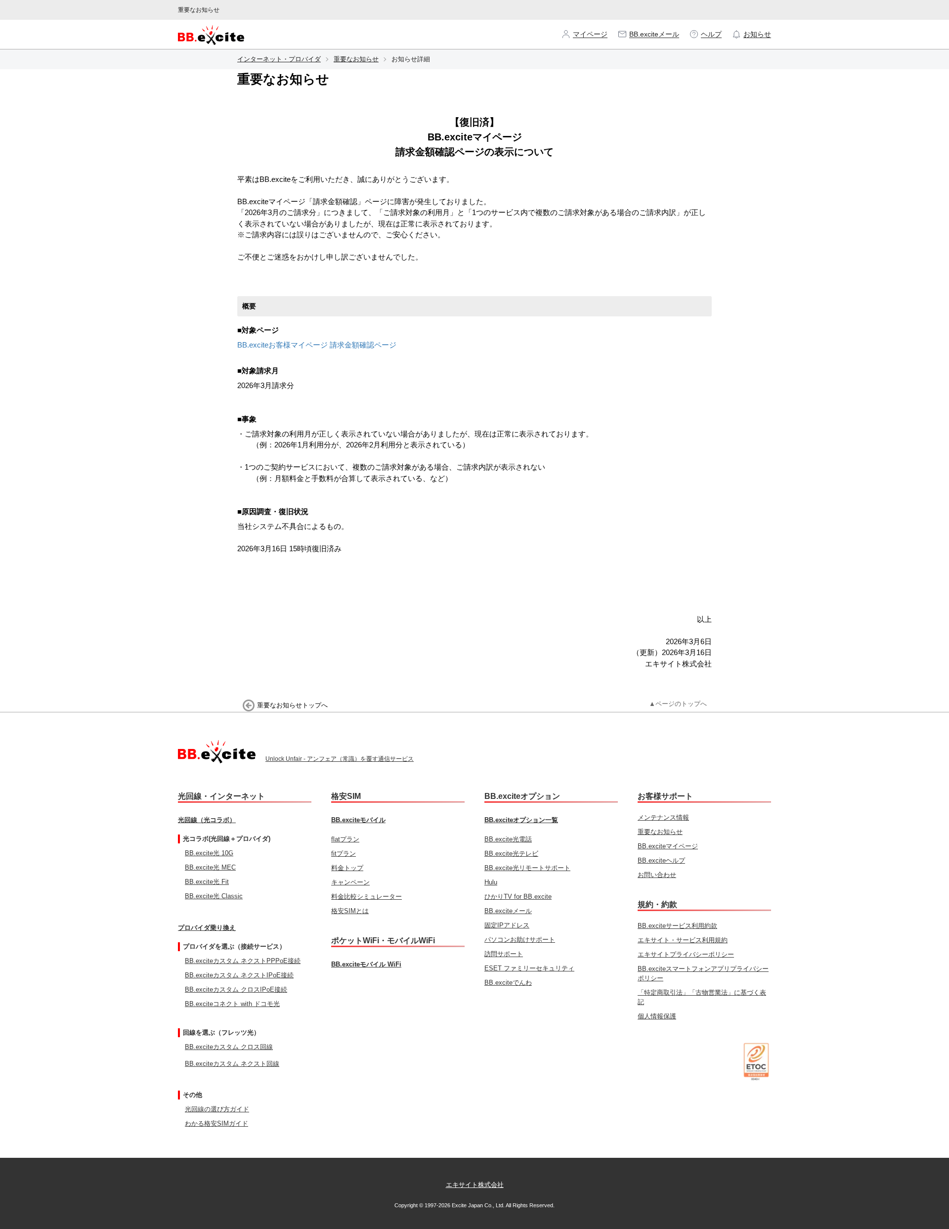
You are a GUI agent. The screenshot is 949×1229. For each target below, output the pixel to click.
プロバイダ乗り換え (207, 927)
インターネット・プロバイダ (279, 59)
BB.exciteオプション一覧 (521, 820)
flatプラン (345, 839)
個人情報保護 (657, 1016)
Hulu (490, 882)
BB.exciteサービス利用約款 (677, 925)
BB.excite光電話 (508, 839)
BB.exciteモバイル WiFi (366, 964)
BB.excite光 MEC (210, 867)
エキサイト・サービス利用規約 (683, 940)
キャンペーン (350, 882)
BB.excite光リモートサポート (527, 868)
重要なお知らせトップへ (292, 705)
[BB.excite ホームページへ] (211, 34)
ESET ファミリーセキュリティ (529, 968)
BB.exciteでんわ (508, 982)
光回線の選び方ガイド (217, 1109)
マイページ (590, 34)
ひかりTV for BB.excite (518, 896)
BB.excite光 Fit (207, 881)
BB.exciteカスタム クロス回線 (229, 1047)
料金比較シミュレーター (366, 896)
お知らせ (757, 34)
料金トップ (347, 868)
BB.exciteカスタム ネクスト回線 (232, 1063)
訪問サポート (503, 954)
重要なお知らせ (356, 59)
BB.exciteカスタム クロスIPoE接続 (236, 989)
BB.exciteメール (654, 34)
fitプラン (343, 853)
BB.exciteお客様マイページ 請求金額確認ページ (316, 345)
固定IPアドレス (506, 925)
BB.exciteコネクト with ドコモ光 (232, 1004)
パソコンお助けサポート (519, 939)
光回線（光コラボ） (207, 820)
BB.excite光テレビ (511, 853)
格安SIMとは (350, 911)
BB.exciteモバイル (358, 820)
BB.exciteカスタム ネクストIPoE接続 (239, 975)
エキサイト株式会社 (475, 1184)
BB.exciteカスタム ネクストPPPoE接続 (243, 961)
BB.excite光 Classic (214, 896)
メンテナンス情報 (663, 817)
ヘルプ (711, 34)
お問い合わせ (657, 874)
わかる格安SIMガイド (216, 1123)
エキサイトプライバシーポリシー (686, 954)
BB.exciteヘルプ (661, 860)
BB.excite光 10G (209, 853)
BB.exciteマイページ (668, 846)
